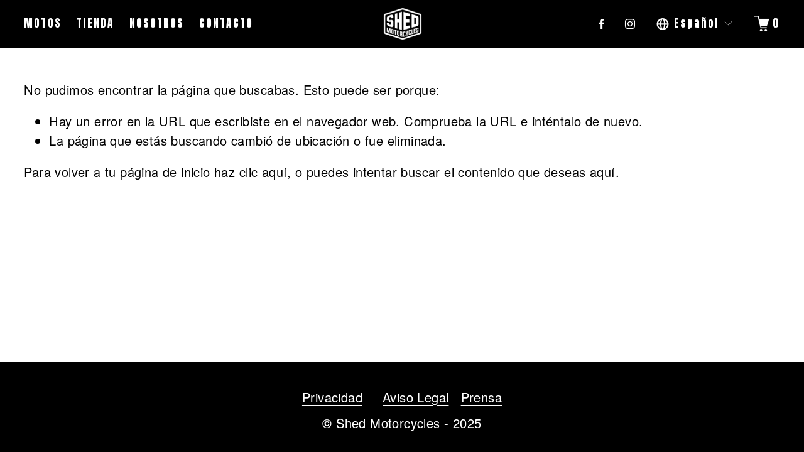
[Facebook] (601, 24)
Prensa (481, 397)
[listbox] (695, 23)
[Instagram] (630, 24)
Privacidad (332, 397)
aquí (603, 172)
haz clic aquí (250, 172)
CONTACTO (226, 23)
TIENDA (95, 23)
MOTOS (42, 23)
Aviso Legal (415, 397)
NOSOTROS (156, 23)
